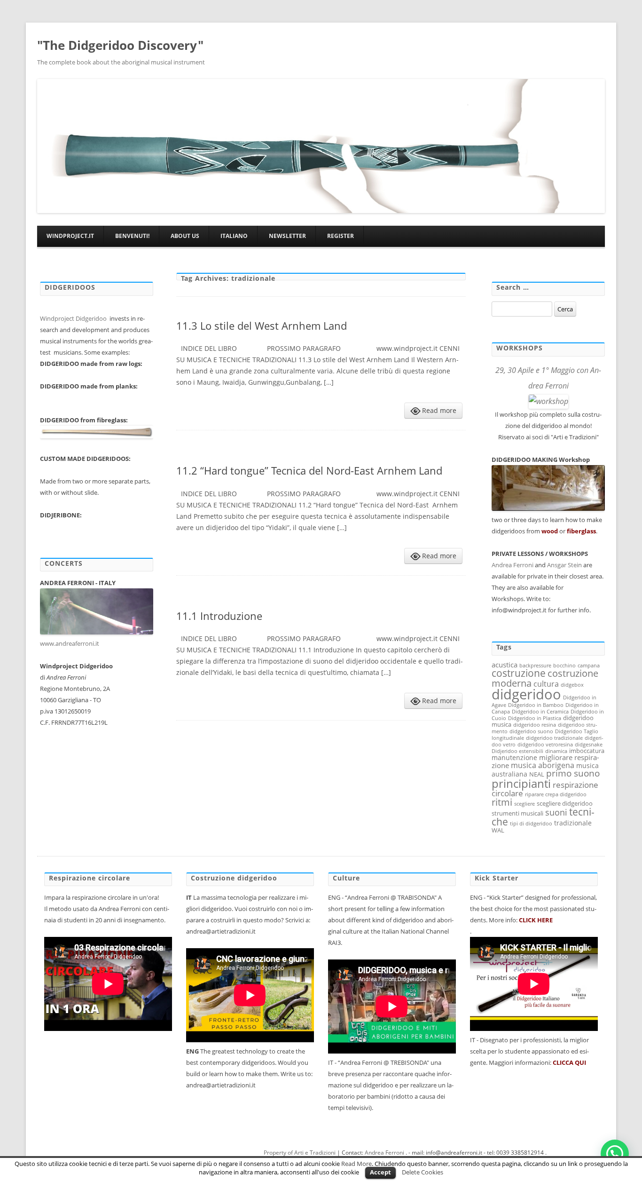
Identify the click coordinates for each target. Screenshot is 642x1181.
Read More (356, 1163)
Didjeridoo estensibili (517, 751)
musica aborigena (542, 765)
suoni (556, 812)
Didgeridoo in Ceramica (540, 711)
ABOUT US (185, 236)
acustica (504, 665)
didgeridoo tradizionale (554, 738)
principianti (521, 783)
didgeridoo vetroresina (545, 744)
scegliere (524, 804)
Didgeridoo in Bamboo (536, 705)
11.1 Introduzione (219, 616)
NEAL (536, 774)
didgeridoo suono (531, 731)
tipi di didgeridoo (531, 823)
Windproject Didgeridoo (74, 318)
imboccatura (586, 750)
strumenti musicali (517, 813)
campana (589, 665)
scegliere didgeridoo (565, 803)
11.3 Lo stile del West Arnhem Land (261, 325)
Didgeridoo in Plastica (534, 718)
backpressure (535, 665)
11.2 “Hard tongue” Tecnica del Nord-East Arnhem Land (309, 470)
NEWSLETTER (287, 236)
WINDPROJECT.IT (70, 236)
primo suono (573, 773)
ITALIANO (234, 236)
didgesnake (589, 744)
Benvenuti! (132, 236)
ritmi (502, 801)
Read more (439, 410)
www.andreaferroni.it (70, 643)
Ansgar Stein (564, 565)
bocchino (564, 665)
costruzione (519, 673)
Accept (380, 1172)
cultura (546, 684)
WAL (498, 830)
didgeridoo (526, 694)
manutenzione (514, 757)
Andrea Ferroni (512, 565)
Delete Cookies (422, 1172)
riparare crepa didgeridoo (556, 794)
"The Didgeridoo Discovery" (120, 45)
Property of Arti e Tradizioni (300, 1153)
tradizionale (573, 822)
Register (340, 236)
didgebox (572, 685)
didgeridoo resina (534, 724)
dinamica (556, 751)
